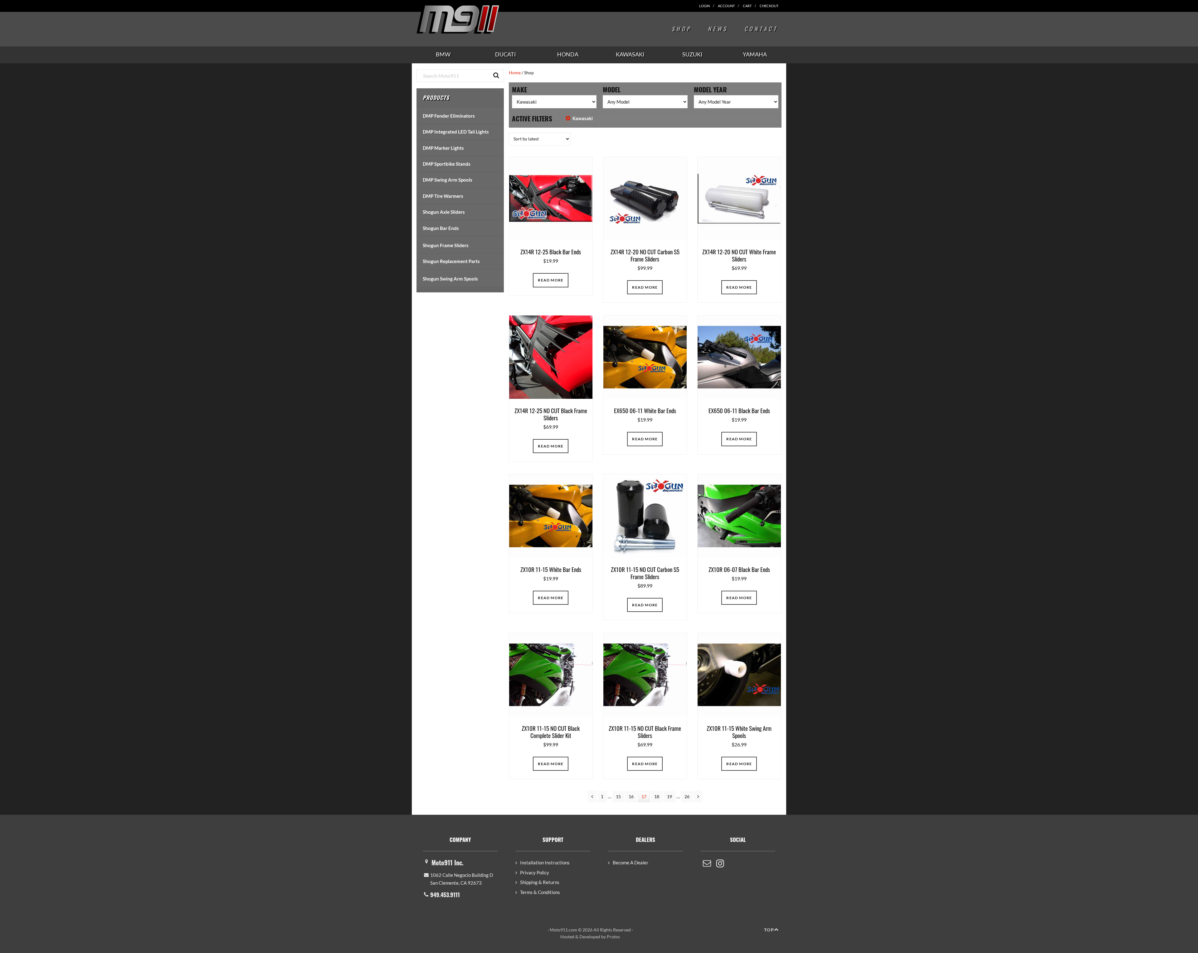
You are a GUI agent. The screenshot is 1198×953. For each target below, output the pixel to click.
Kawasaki (630, 54)
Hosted (567, 936)
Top (769, 929)
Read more (550, 280)
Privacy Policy (534, 872)
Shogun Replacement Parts (451, 261)
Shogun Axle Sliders (444, 212)
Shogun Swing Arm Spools (450, 278)
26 (688, 796)
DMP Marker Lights (443, 148)
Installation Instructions (545, 862)
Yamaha (755, 54)
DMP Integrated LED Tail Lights (456, 131)
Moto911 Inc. (447, 862)
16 (633, 796)
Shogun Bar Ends (441, 228)
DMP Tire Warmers (443, 196)
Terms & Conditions (540, 892)
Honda (567, 54)
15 (620, 796)
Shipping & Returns (539, 882)
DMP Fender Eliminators (449, 116)
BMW (443, 54)
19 (671, 796)
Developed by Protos (599, 936)
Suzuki (692, 54)
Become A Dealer (630, 862)
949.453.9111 (445, 895)
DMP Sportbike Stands (446, 164)
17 (645, 796)
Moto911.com (472, 19)
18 (658, 796)
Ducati (505, 54)
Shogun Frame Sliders (446, 245)
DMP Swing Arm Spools (447, 180)
